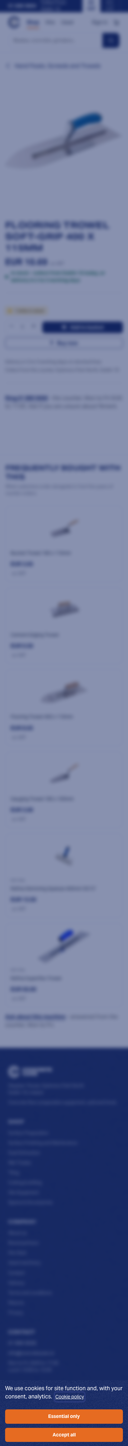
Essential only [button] (64, 1416)
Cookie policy (69, 1397)
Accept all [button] (64, 1435)
